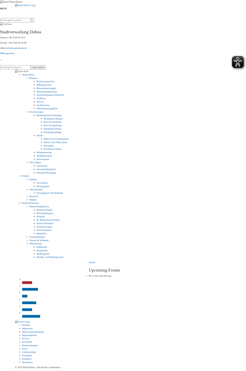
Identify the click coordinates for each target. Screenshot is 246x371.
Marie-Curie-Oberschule (55, 142)
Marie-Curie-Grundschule (56, 138)
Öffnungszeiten (7, 53)
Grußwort (41, 98)
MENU (3, 8)
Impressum (27, 328)
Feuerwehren (43, 159)
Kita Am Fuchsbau (53, 122)
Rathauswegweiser (46, 81)
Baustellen (27, 362)
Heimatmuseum (44, 152)
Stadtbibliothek (44, 155)
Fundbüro (27, 358)
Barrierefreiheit (29, 335)
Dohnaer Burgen (45, 209)
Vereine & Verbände (39, 240)
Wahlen (33, 199)
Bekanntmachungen (46, 88)
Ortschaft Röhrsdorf (46, 169)
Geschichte (42, 166)
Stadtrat (33, 179)
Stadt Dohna (28, 74)
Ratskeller (41, 233)
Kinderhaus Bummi (53, 118)
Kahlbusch (42, 247)
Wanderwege (35, 243)
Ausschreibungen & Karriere (50, 95)
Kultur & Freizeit (30, 203)
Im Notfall (27, 342)
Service (40, 101)
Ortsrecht (33, 196)
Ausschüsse (42, 182)
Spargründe (42, 250)
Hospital (41, 216)
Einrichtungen (36, 111)
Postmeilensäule (44, 226)
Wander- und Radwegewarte (50, 257)
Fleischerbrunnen (45, 213)
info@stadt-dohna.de (16, 48)
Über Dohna (35, 162)
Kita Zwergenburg (52, 125)
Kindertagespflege (53, 132)
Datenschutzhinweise (47, 91)
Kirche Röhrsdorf (45, 223)
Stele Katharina (44, 230)
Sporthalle (49, 145)
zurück (92, 262)
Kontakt (26, 325)
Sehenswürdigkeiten (39, 206)
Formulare (27, 355)
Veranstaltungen (37, 237)
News (24, 348)
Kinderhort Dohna (52, 128)
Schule (40, 135)
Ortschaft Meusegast (46, 172)
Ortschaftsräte (36, 189)
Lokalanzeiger (29, 352)
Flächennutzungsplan (47, 108)
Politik (25, 176)
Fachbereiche (43, 105)
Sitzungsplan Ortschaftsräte (50, 193)
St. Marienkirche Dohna (48, 220)
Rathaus (33, 78)
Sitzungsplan (43, 186)
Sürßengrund (43, 253)
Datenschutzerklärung (33, 331)
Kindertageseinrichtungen (49, 115)
